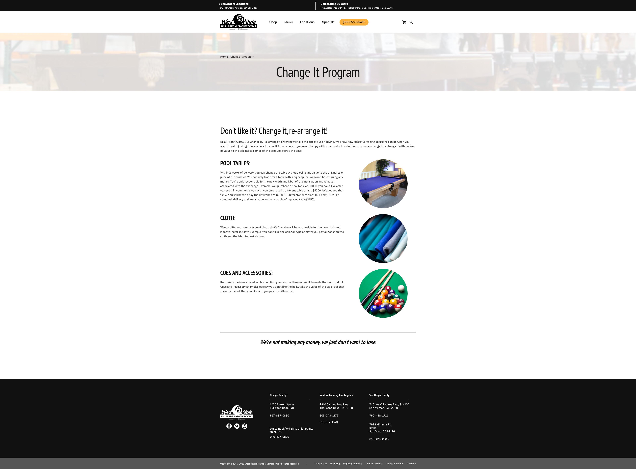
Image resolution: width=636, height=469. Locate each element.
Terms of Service (374, 464)
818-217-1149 (329, 422)
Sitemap (411, 464)
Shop (273, 22)
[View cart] (404, 22)
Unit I (300, 428)
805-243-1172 (329, 415)
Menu (288, 22)
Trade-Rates (321, 464)
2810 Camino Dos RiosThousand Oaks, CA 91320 (336, 406)
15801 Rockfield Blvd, (283, 428)
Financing (335, 464)
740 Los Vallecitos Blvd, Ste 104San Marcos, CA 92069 (389, 406)
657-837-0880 (279, 415)
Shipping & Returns (352, 464)
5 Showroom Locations (234, 4)
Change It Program (394, 464)
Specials (328, 22)
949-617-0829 (279, 437)
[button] (411, 22)
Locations (307, 22)
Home (224, 56)
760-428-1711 (379, 415)
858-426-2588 (379, 439)
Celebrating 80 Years (334, 4)
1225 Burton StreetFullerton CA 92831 (282, 406)
